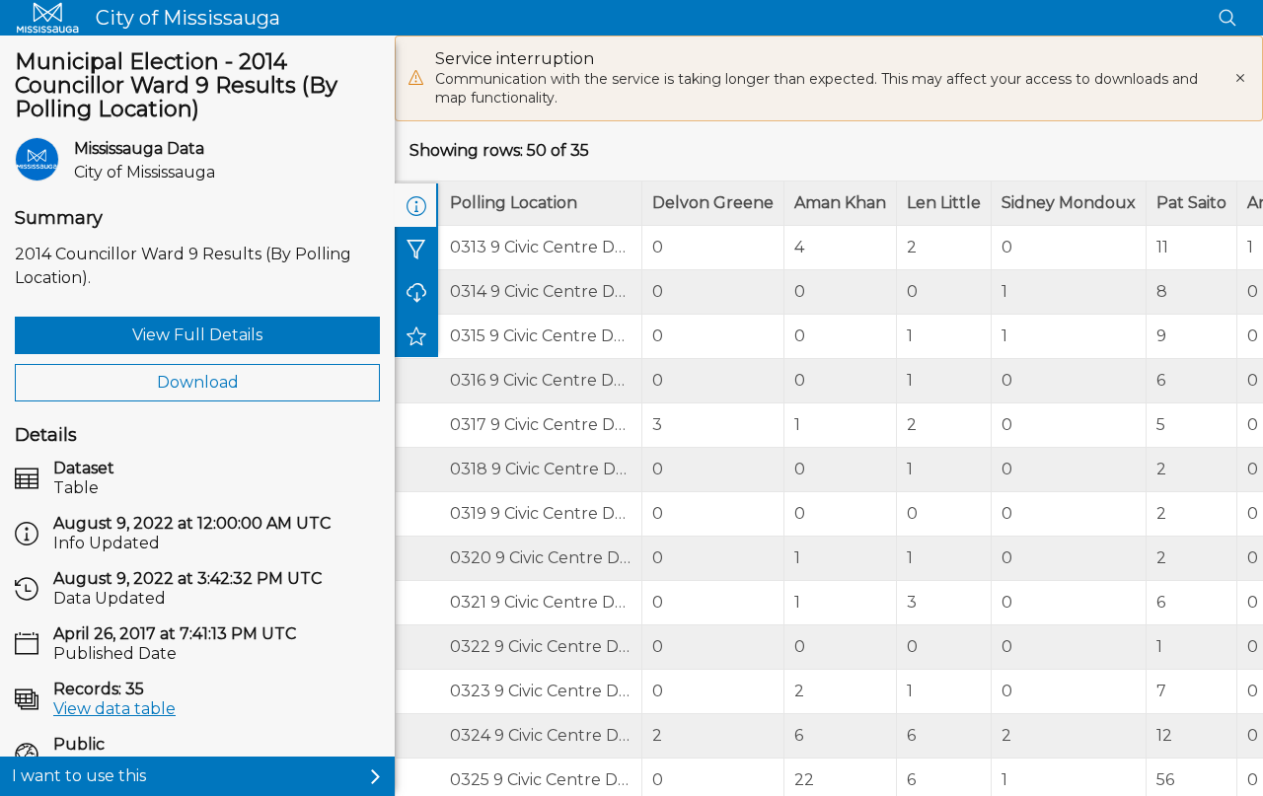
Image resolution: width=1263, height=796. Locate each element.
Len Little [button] (944, 202)
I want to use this (79, 775)
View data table (114, 708)
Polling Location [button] (513, 202)
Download (198, 382)
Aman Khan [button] (840, 202)
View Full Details (197, 335)
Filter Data (416, 248)
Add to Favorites (416, 335)
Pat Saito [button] (1191, 202)
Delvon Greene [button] (713, 202)
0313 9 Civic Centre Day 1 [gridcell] (546, 247)
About (416, 205)
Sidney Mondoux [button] (1069, 202)
